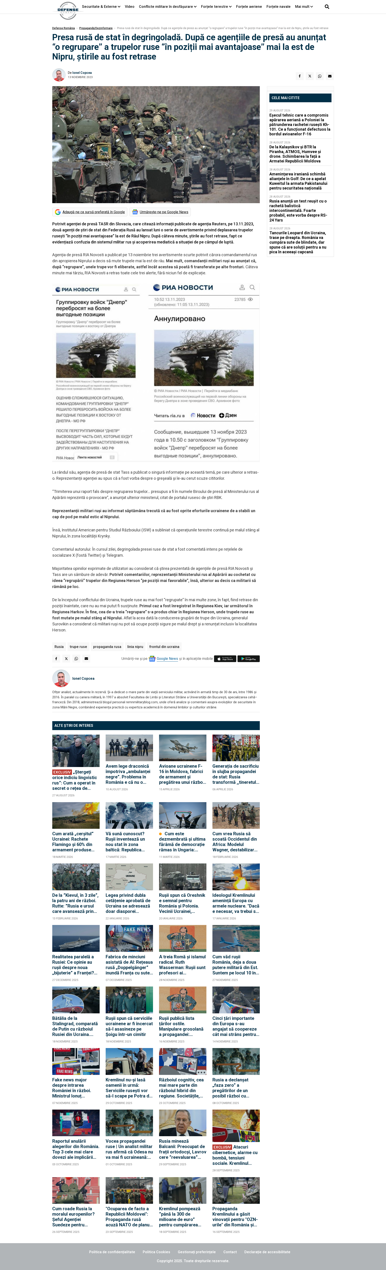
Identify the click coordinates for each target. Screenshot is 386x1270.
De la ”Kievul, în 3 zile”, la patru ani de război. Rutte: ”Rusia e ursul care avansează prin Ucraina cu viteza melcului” (75, 903)
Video (129, 6)
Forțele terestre (214, 6)
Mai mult (302, 6)
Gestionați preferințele (197, 1252)
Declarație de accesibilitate (267, 1252)
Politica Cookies (156, 1252)
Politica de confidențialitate (112, 1252)
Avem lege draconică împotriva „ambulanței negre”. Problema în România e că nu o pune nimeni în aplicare (129, 774)
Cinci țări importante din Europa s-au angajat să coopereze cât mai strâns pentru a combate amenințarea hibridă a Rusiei (236, 1026)
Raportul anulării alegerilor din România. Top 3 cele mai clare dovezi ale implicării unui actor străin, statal (76, 1149)
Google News (167, 658)
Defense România (63, 28)
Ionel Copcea (82, 73)
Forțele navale (278, 6)
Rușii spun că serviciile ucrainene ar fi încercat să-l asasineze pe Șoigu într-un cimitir (129, 1026)
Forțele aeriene (249, 6)
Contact (230, 1252)
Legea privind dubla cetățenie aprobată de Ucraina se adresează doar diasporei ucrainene (128, 903)
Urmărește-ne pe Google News (164, 212)
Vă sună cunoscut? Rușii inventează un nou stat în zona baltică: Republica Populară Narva (125, 841)
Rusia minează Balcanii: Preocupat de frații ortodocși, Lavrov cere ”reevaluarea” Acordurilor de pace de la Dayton (182, 1149)
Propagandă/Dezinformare (96, 28)
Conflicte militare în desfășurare (166, 6)
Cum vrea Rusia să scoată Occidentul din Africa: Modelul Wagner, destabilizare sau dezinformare (234, 841)
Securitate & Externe (99, 6)
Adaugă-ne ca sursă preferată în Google (94, 212)
